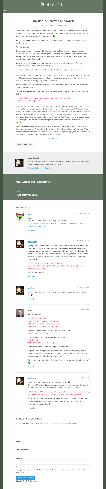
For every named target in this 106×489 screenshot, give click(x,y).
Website (19, 458)
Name (18, 441)
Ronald (51, 25)
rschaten (32, 241)
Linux (19, 145)
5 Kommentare (61, 25)
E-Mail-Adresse (22, 450)
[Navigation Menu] (101, 10)
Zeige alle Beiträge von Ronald (40, 168)
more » (34, 481)
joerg (30, 214)
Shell (25, 145)
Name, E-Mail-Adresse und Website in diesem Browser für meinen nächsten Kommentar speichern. (50, 471)
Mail (55, 138)
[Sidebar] (5, 10)
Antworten (32, 230)
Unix (30, 145)
